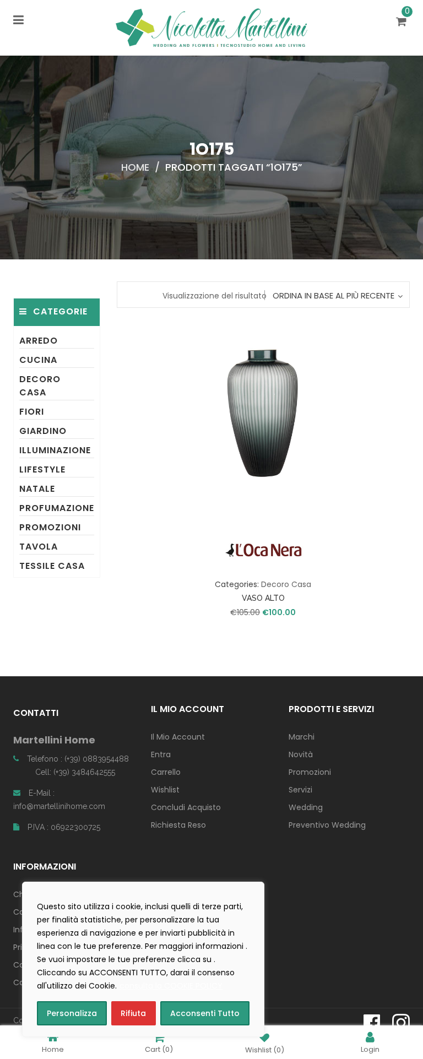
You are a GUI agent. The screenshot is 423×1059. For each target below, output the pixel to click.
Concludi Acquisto (186, 807)
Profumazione (56, 508)
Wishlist (165, 789)
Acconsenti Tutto (205, 1013)
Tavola (38, 546)
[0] (403, 22)
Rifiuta (133, 1013)
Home (135, 167)
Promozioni (50, 527)
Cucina (38, 360)
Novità (301, 754)
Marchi (301, 736)
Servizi (300, 789)
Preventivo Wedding (327, 824)
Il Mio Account (178, 736)
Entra (161, 754)
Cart (159, 1048)
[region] (143, 959)
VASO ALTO (263, 598)
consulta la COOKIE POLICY (171, 985)
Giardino (43, 431)
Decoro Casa (40, 386)
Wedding (306, 807)
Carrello (166, 772)
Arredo (38, 340)
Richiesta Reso (178, 824)
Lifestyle (42, 469)
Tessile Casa (52, 566)
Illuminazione (55, 450)
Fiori (31, 411)
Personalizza (72, 1013)
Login (370, 1048)
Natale (37, 488)
